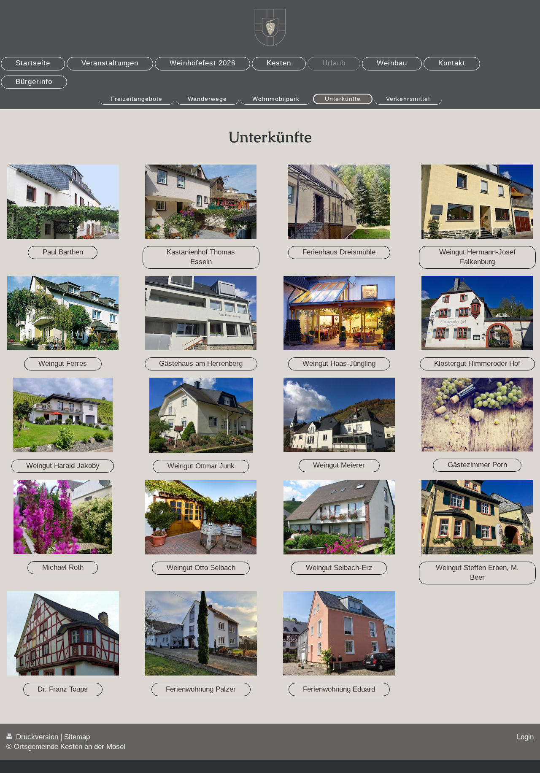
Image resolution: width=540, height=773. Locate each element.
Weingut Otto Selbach (201, 568)
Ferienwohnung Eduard (339, 689)
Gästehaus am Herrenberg (201, 363)
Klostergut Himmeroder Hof (477, 363)
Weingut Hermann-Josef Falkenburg (477, 257)
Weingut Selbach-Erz (339, 568)
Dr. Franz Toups (63, 689)
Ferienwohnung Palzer (201, 689)
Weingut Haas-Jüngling (338, 363)
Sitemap (77, 737)
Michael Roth (63, 567)
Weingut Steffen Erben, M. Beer (477, 572)
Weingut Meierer (339, 465)
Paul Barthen (63, 252)
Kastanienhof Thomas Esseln (201, 257)
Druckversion (37, 737)
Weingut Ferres (62, 363)
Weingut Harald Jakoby (63, 466)
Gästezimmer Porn (477, 465)
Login (525, 737)
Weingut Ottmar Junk (201, 466)
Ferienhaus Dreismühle (338, 252)
